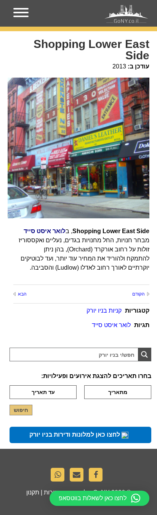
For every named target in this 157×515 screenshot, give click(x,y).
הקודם (138, 294)
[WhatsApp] (59, 476)
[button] (99, 498)
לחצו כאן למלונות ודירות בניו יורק (75, 434)
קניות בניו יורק (104, 310)
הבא (22, 294)
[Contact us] (78, 476)
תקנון (32, 492)
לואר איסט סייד (111, 325)
